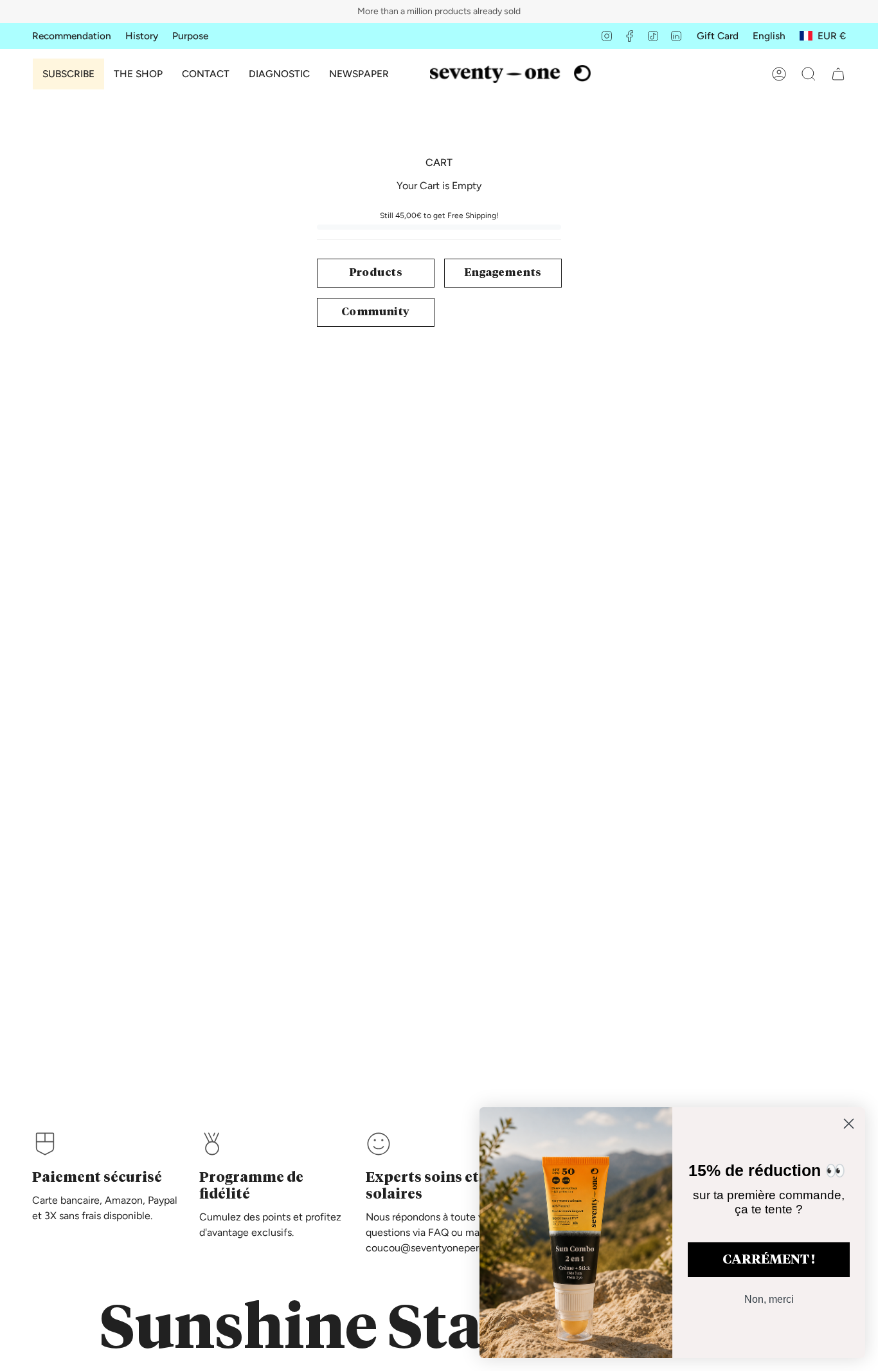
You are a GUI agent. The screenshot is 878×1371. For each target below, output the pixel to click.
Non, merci (769, 1299)
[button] (138, 74)
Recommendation (71, 36)
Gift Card (718, 36)
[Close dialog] (849, 1123)
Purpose (190, 36)
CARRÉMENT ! (768, 1259)
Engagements (502, 273)
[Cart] (838, 74)
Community (375, 312)
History (141, 36)
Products (375, 273)
